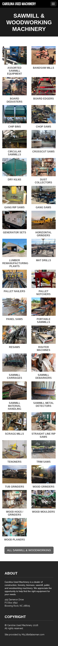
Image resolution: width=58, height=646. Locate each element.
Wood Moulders (43, 511)
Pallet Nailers (14, 291)
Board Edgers (43, 98)
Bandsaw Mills (43, 68)
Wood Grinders (43, 486)
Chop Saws (43, 126)
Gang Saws (43, 207)
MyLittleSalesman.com (33, 634)
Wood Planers (14, 539)
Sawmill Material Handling (14, 406)
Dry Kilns (14, 179)
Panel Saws (14, 319)
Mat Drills (43, 260)
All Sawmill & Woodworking (29, 550)
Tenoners (14, 461)
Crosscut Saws (43, 151)
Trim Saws (44, 461)
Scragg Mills (14, 433)
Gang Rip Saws (14, 207)
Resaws (14, 347)
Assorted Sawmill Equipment (14, 71)
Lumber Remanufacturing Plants (15, 263)
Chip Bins (14, 126)
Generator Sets (14, 232)
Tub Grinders (14, 486)
